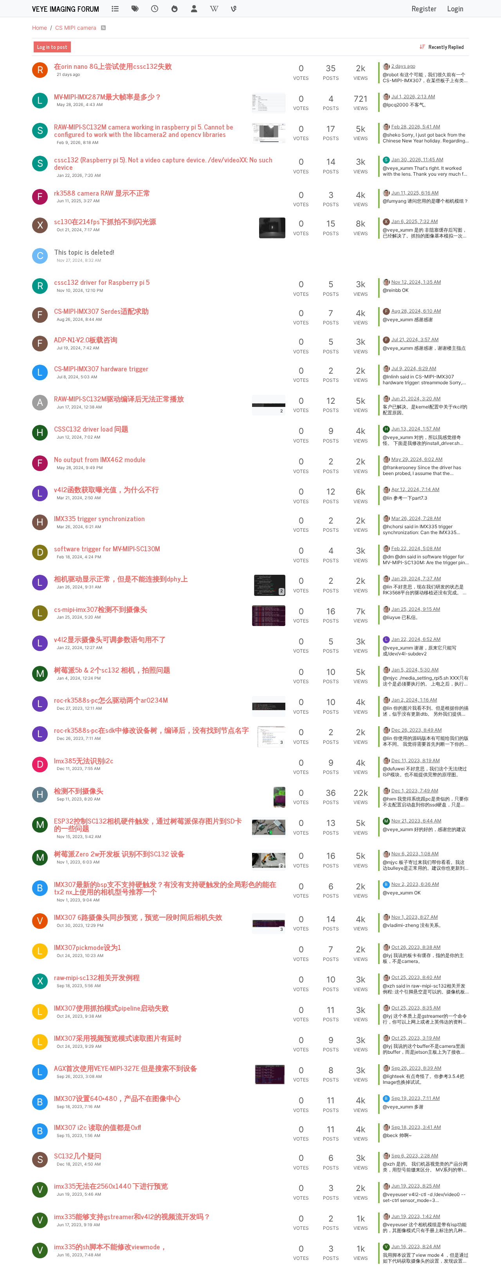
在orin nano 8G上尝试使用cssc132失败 (113, 66)
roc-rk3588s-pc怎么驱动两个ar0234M (111, 699)
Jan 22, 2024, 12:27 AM (79, 647)
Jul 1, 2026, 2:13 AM (413, 96)
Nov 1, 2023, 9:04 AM (78, 900)
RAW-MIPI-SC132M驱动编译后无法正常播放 (119, 398)
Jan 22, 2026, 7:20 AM (79, 175)
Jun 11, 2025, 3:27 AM (78, 200)
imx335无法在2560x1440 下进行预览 (111, 1185)
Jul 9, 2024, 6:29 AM (413, 368)
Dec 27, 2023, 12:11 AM (79, 708)
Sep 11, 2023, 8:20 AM (78, 799)
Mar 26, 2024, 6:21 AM (79, 526)
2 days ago (403, 66)
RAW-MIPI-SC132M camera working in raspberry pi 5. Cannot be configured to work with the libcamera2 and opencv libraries (143, 130)
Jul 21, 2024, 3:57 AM (415, 339)
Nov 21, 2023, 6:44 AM (416, 821)
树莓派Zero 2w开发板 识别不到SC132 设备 (119, 853)
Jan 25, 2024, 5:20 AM (79, 617)
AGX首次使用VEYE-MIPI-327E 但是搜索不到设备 (125, 1068)
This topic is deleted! (84, 251)
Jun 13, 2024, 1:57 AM (415, 429)
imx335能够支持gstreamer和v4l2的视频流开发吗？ (132, 1216)
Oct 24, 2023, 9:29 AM (79, 1046)
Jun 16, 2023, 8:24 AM (416, 1246)
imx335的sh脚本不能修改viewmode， (110, 1246)
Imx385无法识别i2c (84, 760)
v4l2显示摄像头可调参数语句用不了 (110, 639)
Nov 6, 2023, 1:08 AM (415, 853)
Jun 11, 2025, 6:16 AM (415, 193)
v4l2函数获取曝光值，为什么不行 (106, 489)
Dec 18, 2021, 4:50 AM (79, 1164)
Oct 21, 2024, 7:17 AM (78, 229)
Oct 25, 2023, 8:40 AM (416, 977)
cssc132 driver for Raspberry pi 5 (102, 282)
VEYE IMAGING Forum (65, 8)
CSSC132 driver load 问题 (91, 428)
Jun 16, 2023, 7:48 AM (79, 1255)
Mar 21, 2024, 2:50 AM (79, 497)
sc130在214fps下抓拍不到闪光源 (105, 221)
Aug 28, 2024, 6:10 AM (416, 311)
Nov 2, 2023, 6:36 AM (415, 884)
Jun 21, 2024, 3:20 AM (416, 398)
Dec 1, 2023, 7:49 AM (414, 790)
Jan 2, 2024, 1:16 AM (414, 700)
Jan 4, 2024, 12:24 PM (79, 678)
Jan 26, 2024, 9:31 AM (79, 587)
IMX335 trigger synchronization (99, 518)
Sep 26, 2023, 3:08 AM (79, 1076)
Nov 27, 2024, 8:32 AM (79, 260)
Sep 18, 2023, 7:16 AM (78, 1106)
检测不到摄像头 (78, 790)
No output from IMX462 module (100, 459)
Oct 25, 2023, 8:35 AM (416, 1008)
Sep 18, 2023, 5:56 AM (79, 985)
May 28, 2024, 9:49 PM (80, 467)
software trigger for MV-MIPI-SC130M (107, 548)
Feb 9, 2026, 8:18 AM (77, 142)
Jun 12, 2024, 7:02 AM (78, 437)
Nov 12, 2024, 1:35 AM (416, 282)
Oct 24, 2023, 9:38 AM (79, 1016)
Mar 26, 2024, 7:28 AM (416, 518)
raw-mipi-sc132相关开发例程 (97, 977)
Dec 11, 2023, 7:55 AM (78, 768)
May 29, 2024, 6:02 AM (417, 459)
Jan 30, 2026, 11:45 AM (417, 159)
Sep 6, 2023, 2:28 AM (414, 1156)
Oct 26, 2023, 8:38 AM (416, 947)
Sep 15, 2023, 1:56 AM (78, 1135)
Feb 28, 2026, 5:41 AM (415, 127)
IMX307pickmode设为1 (87, 947)
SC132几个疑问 (77, 1155)
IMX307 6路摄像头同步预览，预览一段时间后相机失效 (138, 917)
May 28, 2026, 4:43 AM (80, 104)
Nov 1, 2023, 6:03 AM (78, 862)
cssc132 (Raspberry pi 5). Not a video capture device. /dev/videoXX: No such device (163, 163)
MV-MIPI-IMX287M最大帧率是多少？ (108, 96)
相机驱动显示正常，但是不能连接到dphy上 (121, 578)
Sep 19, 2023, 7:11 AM (415, 1098)
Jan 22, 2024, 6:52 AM (416, 639)
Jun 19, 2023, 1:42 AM (415, 1216)
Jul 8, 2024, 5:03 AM (77, 377)
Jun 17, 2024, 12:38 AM (79, 407)
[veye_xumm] (386, 65)
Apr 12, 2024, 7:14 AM (415, 489)
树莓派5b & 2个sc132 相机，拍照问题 (112, 669)
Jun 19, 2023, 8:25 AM (415, 1186)
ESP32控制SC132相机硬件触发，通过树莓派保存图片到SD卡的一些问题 (148, 824)
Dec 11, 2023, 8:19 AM (415, 760)
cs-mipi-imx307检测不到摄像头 (100, 609)
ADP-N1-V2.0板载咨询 (85, 339)
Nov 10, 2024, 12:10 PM (80, 290)
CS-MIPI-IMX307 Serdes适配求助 (101, 311)
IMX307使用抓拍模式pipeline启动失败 (111, 1007)
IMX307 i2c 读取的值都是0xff (97, 1127)
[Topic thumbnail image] (268, 103)
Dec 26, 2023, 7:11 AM (79, 738)
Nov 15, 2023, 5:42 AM (79, 836)
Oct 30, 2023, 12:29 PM (80, 925)
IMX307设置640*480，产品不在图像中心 (117, 1098)
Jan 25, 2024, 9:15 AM (415, 609)
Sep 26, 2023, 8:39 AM (416, 1068)
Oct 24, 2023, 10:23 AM (80, 955)
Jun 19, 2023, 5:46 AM (79, 1194)
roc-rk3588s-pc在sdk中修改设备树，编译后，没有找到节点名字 (151, 730)
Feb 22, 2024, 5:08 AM (416, 548)
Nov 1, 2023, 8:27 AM (414, 917)
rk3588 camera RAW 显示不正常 (102, 192)
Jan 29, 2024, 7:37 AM (416, 578)
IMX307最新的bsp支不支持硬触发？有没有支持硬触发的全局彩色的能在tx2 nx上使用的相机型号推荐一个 (165, 887)
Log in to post (52, 47)
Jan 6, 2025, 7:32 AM (414, 221)
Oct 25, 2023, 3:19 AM (415, 1038)
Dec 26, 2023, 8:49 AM (416, 730)
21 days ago (68, 74)
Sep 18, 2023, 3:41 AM (416, 1127)
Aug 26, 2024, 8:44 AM (79, 319)
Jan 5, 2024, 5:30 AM (415, 670)
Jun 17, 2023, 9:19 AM (78, 1224)
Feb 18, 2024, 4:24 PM (79, 557)
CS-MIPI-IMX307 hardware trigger (101, 368)
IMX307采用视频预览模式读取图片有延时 (118, 1038)
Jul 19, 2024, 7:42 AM (78, 348)
